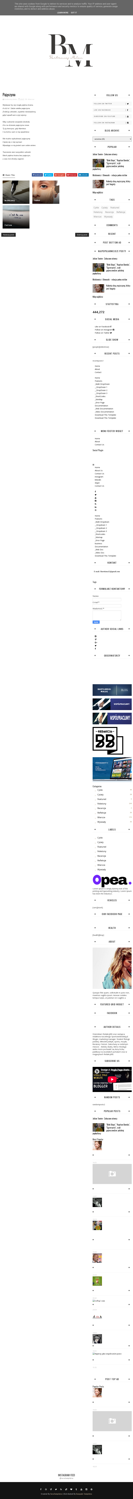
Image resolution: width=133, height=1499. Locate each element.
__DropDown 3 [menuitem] (101, 393)
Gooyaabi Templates (84, 1493)
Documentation (101, 546)
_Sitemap (98, 537)
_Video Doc (99, 552)
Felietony (98, 212)
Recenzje (109, 212)
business (98, 543)
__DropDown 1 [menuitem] (101, 387)
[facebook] (41, 1489)
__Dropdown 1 (101, 525)
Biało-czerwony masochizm (112, 1267)
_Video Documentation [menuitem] (104, 412)
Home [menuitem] (97, 378)
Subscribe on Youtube (104, 116)
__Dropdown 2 (101, 528)
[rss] (61, 1489)
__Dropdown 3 (101, 531)
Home (97, 366)
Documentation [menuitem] (101, 405)
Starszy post (82, 234)
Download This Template (105, 556)
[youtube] (81, 1489)
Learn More (62, 13)
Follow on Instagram (104, 123)
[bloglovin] (71, 1489)
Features (98, 519)
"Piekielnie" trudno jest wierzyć (112, 1212)
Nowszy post (8, 234)
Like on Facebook (102, 110)
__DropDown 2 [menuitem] (101, 390)
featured (114, 207)
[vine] (51, 1489)
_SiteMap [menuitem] (98, 399)
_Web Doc (99, 549)
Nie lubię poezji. (10, 200)
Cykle (96, 207)
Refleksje (121, 212)
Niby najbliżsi (98, 192)
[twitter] (56, 1489)
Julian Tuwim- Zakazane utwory (105, 154)
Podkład (37, 200)
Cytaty (105, 207)
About (97, 369)
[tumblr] (76, 1489)
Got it (74, 13)
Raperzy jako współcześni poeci (112, 1360)
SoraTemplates (56, 1493)
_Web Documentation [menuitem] (104, 408)
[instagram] (86, 1489)
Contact (98, 372)
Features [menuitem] (98, 381)
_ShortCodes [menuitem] (100, 396)
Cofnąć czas (112, 1304)
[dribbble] (46, 1489)
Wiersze (31, 99)
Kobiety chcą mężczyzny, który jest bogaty (118, 183)
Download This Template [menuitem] (105, 415)
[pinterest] (92, 1489)
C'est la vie (8, 225)
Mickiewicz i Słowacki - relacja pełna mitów (110, 175)
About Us (99, 470)
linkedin (98, 480)
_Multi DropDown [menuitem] (102, 384)
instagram (99, 476)
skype (97, 483)
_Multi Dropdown (102, 522)
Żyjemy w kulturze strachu (112, 1325)
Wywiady (108, 216)
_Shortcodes (100, 534)
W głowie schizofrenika (112, 1345)
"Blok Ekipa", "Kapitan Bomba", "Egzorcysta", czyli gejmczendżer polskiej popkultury (111, 165)
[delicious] (66, 1489)
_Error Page (100, 540)
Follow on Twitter (103, 104)
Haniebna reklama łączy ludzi (112, 1290)
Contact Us (99, 444)
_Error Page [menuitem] (100, 402)
